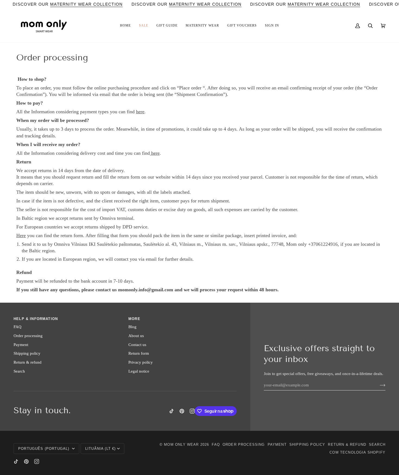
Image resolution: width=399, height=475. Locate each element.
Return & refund (28, 362)
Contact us (137, 344)
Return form (138, 353)
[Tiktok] (171, 411)
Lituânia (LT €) (100, 449)
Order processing (28, 336)
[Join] (378, 385)
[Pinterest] (181, 411)
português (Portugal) (44, 449)
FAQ (17, 327)
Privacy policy (140, 362)
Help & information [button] (36, 319)
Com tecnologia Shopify (357, 452)
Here (21, 235)
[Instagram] (192, 411)
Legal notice (138, 371)
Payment (21, 344)
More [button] (134, 319)
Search (19, 371)
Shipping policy (27, 353)
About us (136, 336)
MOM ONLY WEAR (181, 444)
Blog (132, 327)
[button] (125, 25)
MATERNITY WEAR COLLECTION (86, 4)
